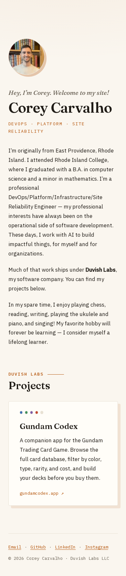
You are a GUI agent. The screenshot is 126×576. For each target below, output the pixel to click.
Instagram (96, 547)
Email (14, 547)
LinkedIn (65, 547)
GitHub (38, 547)
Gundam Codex (49, 426)
